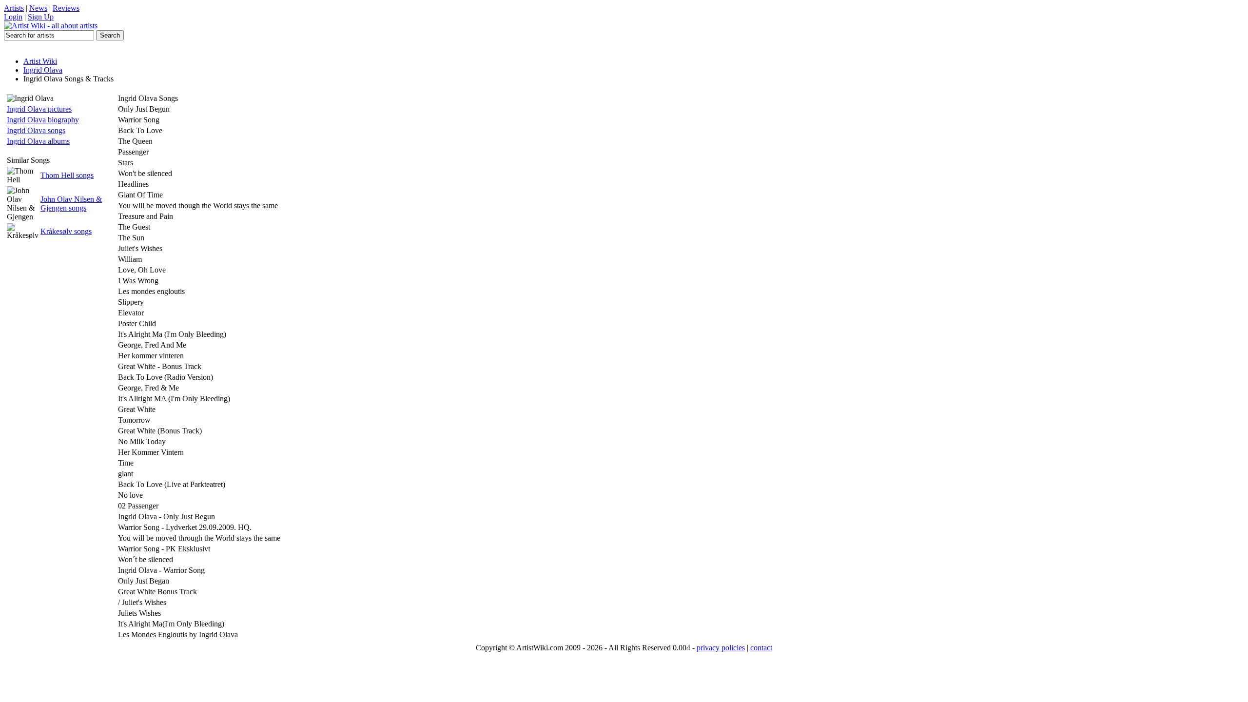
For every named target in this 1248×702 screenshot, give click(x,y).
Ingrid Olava (42, 70)
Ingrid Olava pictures (39, 109)
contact (761, 648)
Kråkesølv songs (66, 231)
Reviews (66, 8)
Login (13, 17)
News (38, 8)
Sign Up (41, 17)
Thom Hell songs (67, 175)
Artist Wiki (40, 61)
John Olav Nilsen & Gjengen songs (71, 203)
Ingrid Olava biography (43, 120)
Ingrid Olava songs (36, 130)
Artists (14, 8)
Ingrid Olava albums (38, 141)
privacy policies (721, 648)
